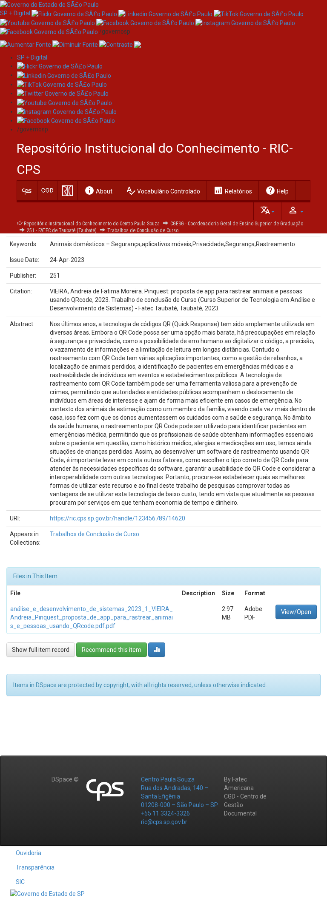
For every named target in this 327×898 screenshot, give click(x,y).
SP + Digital (15, 13)
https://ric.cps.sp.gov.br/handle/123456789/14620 (117, 518)
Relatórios (232, 190)
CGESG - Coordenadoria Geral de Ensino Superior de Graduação (236, 224)
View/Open (296, 611)
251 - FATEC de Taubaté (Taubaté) (62, 230)
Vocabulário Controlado (163, 190)
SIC (20, 881)
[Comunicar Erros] (137, 44)
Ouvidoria (28, 853)
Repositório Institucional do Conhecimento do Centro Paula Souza (92, 224)
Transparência (35, 867)
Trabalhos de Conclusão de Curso (142, 230)
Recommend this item (111, 649)
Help (277, 190)
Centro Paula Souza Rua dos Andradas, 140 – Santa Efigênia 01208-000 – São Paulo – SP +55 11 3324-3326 (179, 796)
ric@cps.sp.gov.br (164, 821)
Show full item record (40, 649)
